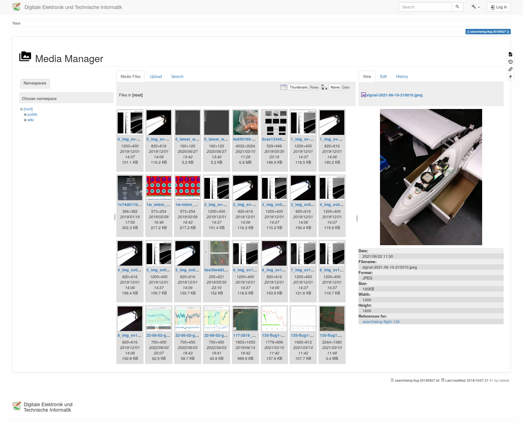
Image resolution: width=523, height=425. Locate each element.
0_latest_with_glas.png (197, 139)
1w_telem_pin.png (164, 204)
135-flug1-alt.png (278, 335)
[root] (28, 108)
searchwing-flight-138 (381, 321)
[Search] (457, 6)
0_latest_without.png (224, 139)
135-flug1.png (333, 335)
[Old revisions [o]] (510, 61)
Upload (156, 76)
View (367, 76)
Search (177, 76)
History (402, 76)
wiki (31, 119)
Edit (383, 76)
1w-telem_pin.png (192, 204)
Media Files (131, 76)
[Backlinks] (510, 68)
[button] (475, 7)
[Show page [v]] (510, 53)
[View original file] (431, 176)
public (33, 114)
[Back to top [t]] (510, 76)
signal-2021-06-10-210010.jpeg (394, 95)
